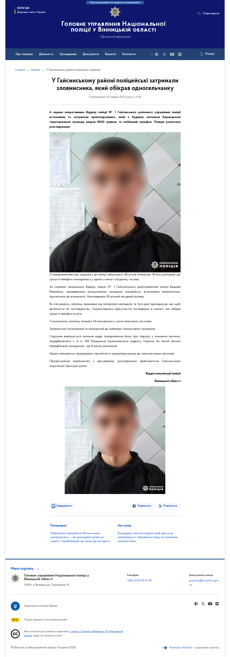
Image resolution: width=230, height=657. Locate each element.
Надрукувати (64, 506)
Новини (35, 69)
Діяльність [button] (46, 54)
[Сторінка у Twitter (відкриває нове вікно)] (164, 54)
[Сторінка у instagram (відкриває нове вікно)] (180, 54)
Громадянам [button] (68, 54)
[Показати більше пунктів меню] (152, 54)
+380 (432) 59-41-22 (139, 580)
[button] (25, 569)
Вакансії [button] (110, 54)
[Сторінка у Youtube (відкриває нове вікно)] (172, 54)
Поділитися (144, 506)
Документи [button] (91, 54)
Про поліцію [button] (24, 54)
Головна (20, 69)
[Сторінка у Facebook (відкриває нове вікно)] (157, 54)
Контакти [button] (128, 54)
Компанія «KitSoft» (181, 647)
